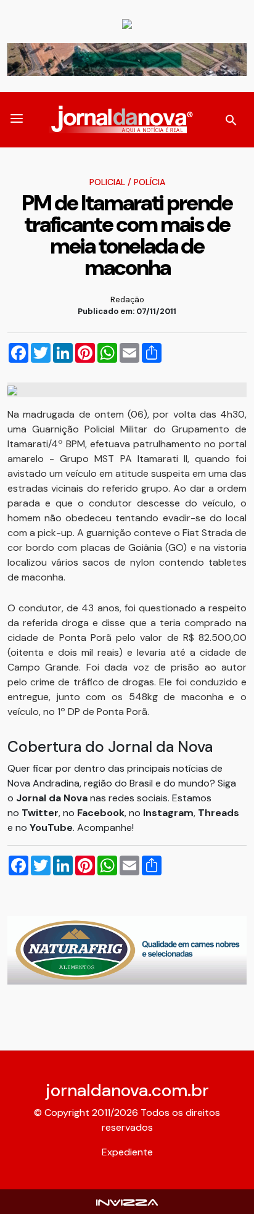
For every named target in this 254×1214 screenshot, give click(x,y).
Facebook (101, 812)
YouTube (51, 827)
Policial (107, 182)
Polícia (149, 182)
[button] (16, 119)
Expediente (127, 1152)
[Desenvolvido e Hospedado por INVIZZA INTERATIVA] (127, 1201)
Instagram (168, 812)
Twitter (40, 812)
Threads (218, 812)
